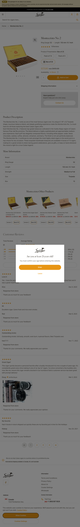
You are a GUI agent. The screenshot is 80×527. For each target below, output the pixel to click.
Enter (40, 267)
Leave (40, 274)
